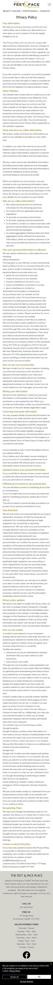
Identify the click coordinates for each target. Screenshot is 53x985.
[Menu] (49, 4)
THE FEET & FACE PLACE (27, 875)
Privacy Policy (14, 971)
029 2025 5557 (26, 907)
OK (39, 977)
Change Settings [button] (26, 981)
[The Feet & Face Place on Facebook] (26, 955)
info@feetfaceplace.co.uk (14, 860)
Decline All (14, 977)
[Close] (50, 965)
